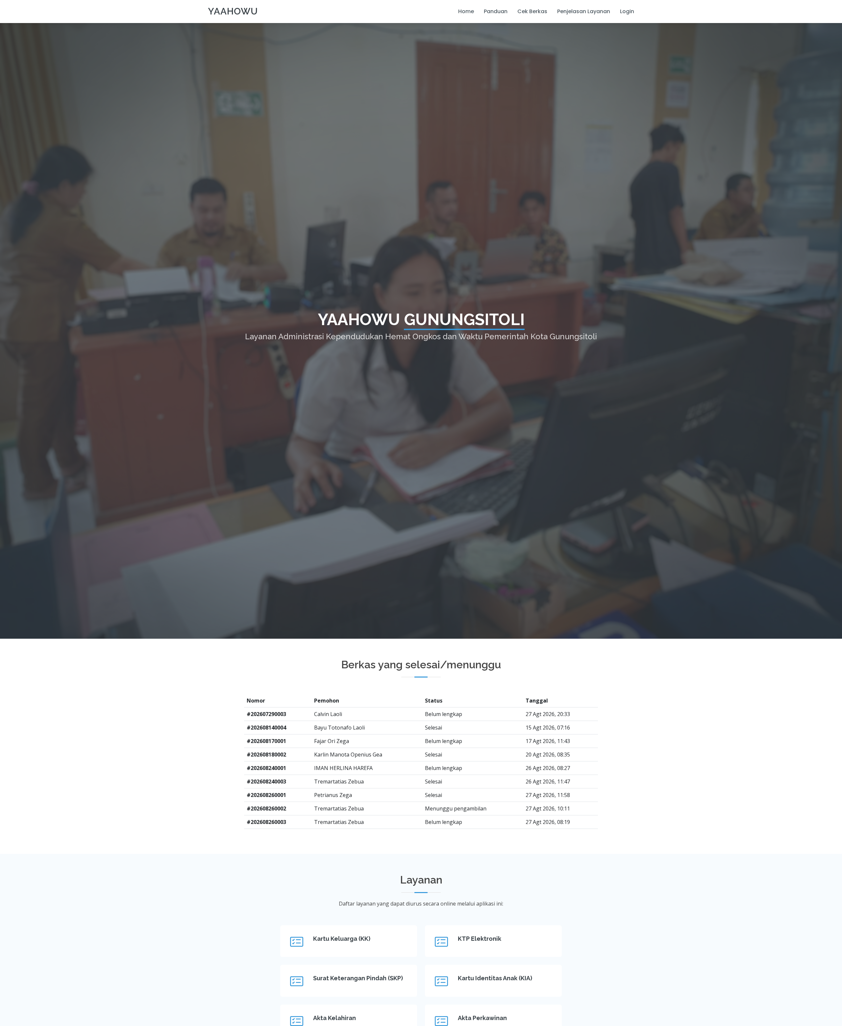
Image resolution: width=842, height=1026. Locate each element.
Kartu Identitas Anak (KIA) (495, 978)
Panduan (496, 11)
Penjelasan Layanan (583, 11)
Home (466, 11)
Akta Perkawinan (482, 1017)
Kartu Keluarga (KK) (341, 938)
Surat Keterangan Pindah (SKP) (358, 978)
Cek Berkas (532, 11)
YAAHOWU (233, 11)
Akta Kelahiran (334, 1017)
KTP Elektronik (479, 938)
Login (627, 11)
